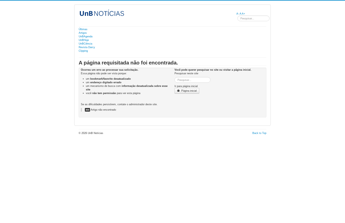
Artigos (83, 32)
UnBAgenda (85, 36)
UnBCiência (85, 43)
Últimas (83, 29)
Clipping (83, 50)
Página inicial (188, 90)
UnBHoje (84, 40)
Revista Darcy (87, 47)
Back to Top (259, 133)
